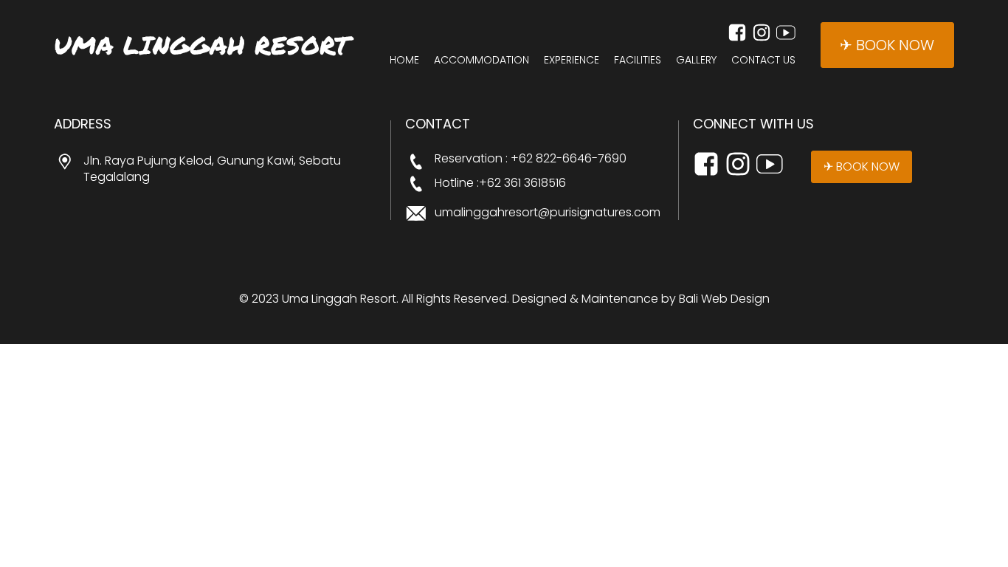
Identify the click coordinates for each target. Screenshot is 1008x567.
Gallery (696, 60)
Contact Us (763, 60)
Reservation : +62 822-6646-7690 (530, 159)
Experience (571, 60)
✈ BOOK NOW (887, 45)
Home (404, 60)
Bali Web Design (724, 298)
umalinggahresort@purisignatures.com (547, 213)
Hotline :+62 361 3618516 (500, 183)
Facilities (637, 60)
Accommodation (481, 60)
